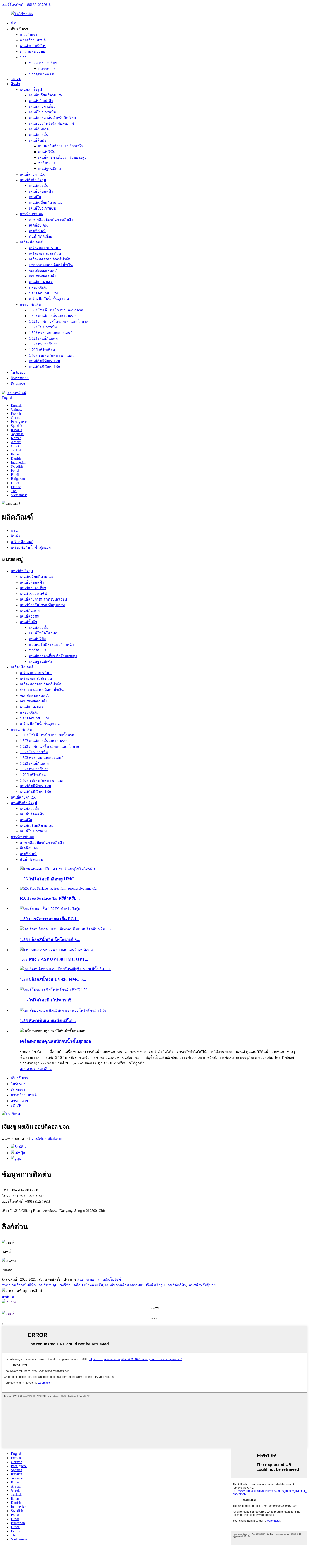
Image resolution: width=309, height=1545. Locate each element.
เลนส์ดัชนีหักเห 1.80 (44, 361)
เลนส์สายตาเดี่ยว (42, 106)
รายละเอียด (42, 1069)
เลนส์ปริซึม (46, 152)
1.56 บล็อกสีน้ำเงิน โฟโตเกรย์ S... (50, 939)
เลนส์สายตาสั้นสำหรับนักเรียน (52, 118)
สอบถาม (26, 1069)
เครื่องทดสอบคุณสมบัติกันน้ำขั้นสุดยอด (55, 1041)
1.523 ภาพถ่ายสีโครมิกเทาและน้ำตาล (58, 321)
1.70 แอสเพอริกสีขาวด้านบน (51, 355)
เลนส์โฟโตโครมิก (43, 633)
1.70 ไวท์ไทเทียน (42, 350)
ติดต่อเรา (18, 384)
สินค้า (15, 84)
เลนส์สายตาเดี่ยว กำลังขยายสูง (62, 157)
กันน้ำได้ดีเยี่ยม (40, 236)
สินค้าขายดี (86, 1279)
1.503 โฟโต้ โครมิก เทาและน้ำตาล (56, 310)
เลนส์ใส (35, 197)
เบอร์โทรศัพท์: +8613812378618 (26, 5)
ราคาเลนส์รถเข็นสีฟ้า (19, 1285)
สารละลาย (19, 1101)
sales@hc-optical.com (46, 1138)
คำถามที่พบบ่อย (32, 51)
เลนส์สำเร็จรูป (31, 89)
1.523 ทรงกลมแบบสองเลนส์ (51, 333)
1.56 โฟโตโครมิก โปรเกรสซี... (47, 1000)
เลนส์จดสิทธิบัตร (33, 46)
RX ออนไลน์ (16, 393)
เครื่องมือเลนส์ (31, 242)
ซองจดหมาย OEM (43, 293)
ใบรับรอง (18, 372)
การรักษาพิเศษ (31, 214)
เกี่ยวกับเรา (28, 34)
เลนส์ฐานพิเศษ (49, 169)
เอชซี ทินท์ (37, 231)
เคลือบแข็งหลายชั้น (87, 1285)
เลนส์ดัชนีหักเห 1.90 (44, 367)
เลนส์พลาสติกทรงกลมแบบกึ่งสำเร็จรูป (135, 1285)
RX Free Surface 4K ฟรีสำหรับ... (50, 898)
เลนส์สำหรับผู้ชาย (202, 1285)
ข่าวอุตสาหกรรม (42, 74)
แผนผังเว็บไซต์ (109, 1279)
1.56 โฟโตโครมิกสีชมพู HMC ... (49, 879)
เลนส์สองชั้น (38, 135)
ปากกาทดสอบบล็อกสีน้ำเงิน (51, 265)
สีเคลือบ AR (38, 225)
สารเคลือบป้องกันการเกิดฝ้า (51, 220)
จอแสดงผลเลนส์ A (43, 270)
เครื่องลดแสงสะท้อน (45, 253)
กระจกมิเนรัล (30, 304)
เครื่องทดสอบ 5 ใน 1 (45, 248)
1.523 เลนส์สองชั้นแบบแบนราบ (53, 316)
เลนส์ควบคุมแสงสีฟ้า (54, 1285)
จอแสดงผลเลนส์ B (43, 276)
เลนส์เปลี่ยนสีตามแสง (46, 95)
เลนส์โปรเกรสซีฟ (42, 112)
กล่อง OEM (38, 287)
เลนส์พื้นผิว (37, 140)
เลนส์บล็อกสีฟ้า (41, 101)
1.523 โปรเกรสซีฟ (43, 327)
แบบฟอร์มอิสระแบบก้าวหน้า (60, 146)
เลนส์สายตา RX (32, 174)
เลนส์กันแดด (39, 129)
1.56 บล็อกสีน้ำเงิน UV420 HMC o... (53, 979)
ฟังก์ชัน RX (47, 163)
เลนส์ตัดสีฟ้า (176, 1285)
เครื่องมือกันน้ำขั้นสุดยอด (49, 299)
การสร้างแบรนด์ (33, 40)
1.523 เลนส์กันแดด (43, 338)
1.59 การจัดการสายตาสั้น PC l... (49, 918)
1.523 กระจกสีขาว (43, 344)
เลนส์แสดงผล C (41, 282)
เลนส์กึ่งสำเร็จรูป (33, 180)
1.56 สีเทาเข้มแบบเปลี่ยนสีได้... (48, 1020)
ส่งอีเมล (8, 1296)
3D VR (16, 79)
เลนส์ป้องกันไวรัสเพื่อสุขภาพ (51, 123)
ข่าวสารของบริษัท (43, 63)
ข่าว (23, 57)
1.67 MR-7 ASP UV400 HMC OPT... (54, 959)
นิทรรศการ (47, 68)
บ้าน (14, 23)
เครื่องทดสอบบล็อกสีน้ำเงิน (50, 259)
